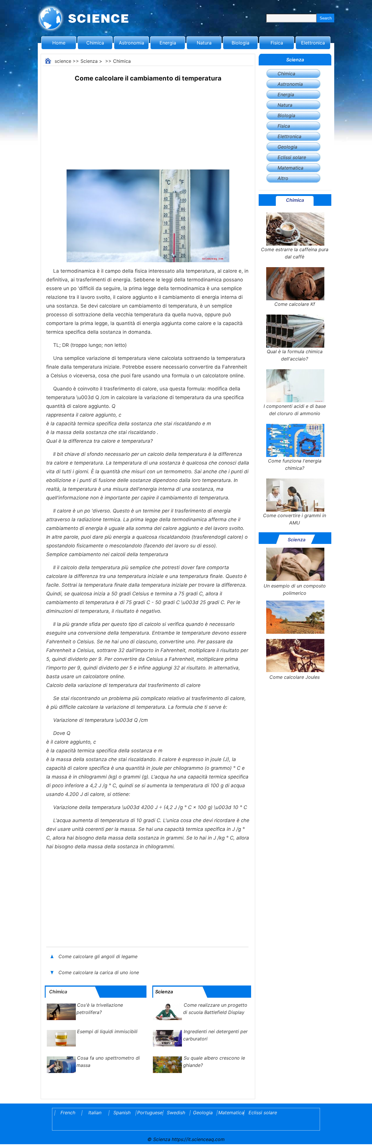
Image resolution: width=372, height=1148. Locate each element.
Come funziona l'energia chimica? (294, 464)
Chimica (95, 43)
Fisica (277, 43)
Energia (168, 43)
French (67, 1112)
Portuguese (148, 1112)
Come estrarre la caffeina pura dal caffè (294, 253)
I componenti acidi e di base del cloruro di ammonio (295, 409)
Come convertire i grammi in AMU (294, 519)
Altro (283, 178)
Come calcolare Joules (294, 677)
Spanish (121, 1112)
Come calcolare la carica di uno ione (99, 972)
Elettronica (313, 43)
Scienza (89, 61)
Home (58, 43)
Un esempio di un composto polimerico (295, 589)
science (63, 61)
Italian (94, 1112)
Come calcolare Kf (294, 304)
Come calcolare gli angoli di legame (97, 956)
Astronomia (131, 43)
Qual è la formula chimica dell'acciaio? (295, 355)
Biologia (240, 43)
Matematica (290, 168)
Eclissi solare (292, 157)
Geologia (287, 147)
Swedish (176, 1112)
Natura (204, 43)
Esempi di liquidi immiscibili (107, 1031)
